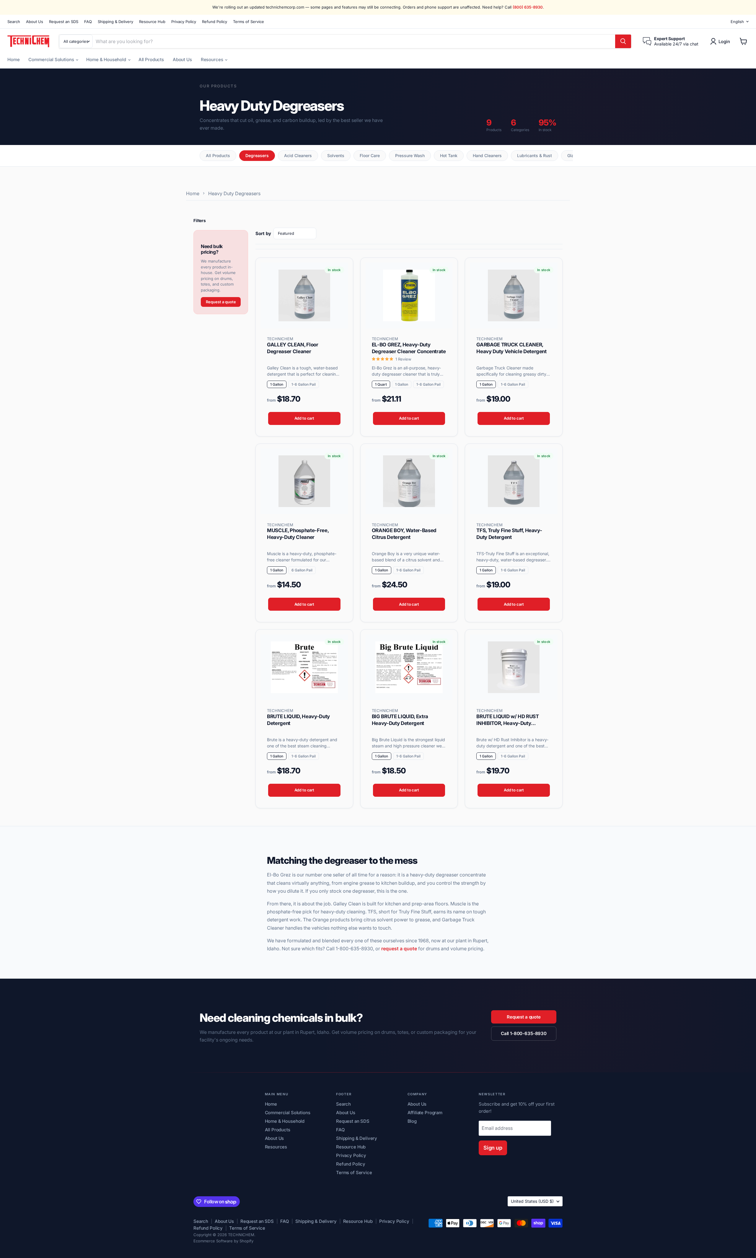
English (737, 21)
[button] (721, 41)
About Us (34, 21)
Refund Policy (214, 21)
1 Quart (381, 384)
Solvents (335, 155)
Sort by (263, 233)
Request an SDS (63, 21)
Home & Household (106, 59)
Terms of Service (248, 21)
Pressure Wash (410, 155)
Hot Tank (448, 155)
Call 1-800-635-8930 (524, 1033)
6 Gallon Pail (301, 570)
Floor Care (370, 155)
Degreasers (257, 155)
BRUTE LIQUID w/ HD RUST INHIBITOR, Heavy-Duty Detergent (507, 723)
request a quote (399, 948)
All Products (151, 59)
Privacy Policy (183, 21)
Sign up (492, 1148)
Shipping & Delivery (115, 21)
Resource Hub (152, 21)
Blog (412, 1121)
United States (532, 1201)
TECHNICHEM (280, 338)
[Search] (623, 41)
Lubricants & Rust (534, 155)
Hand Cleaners (487, 155)
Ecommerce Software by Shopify (223, 1241)
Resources (212, 59)
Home (13, 59)
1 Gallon (276, 384)
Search (13, 21)
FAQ (88, 21)
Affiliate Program (425, 1112)
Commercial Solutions (51, 59)
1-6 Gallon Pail (303, 384)
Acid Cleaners (298, 155)
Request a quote (221, 301)
